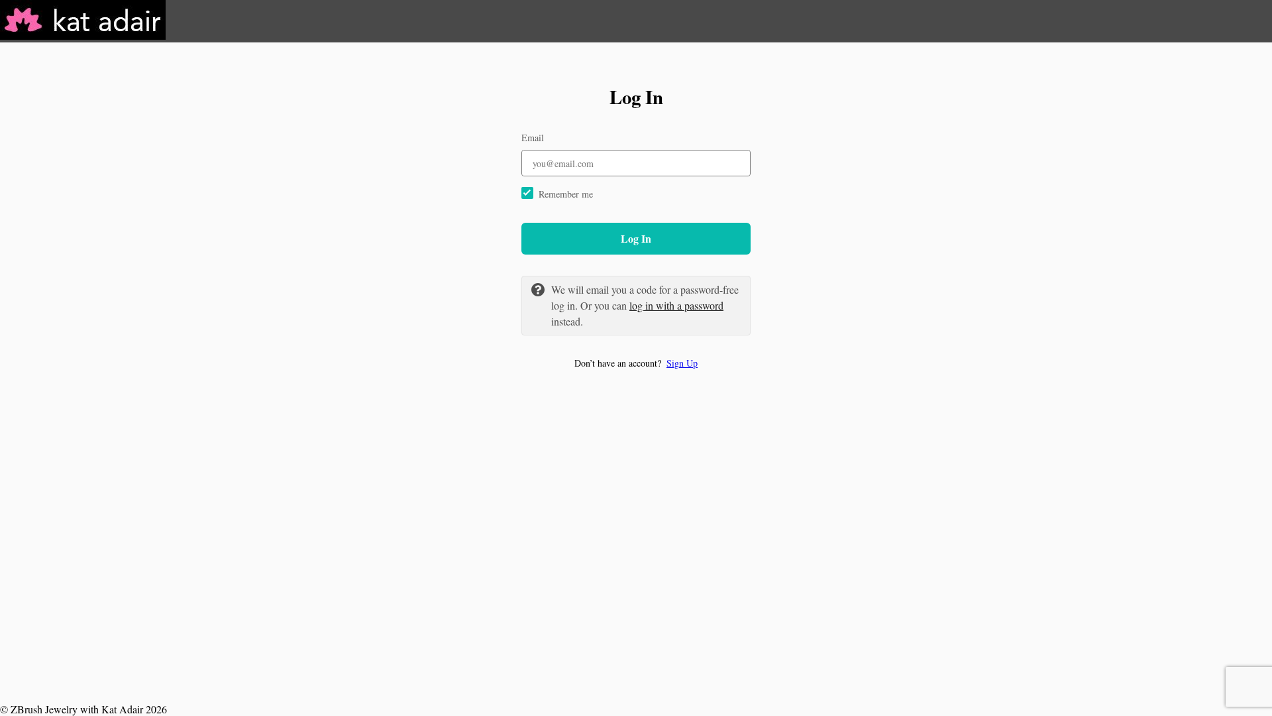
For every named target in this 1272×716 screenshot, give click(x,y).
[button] (636, 363)
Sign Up (682, 363)
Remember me (566, 194)
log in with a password (676, 305)
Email (532, 137)
